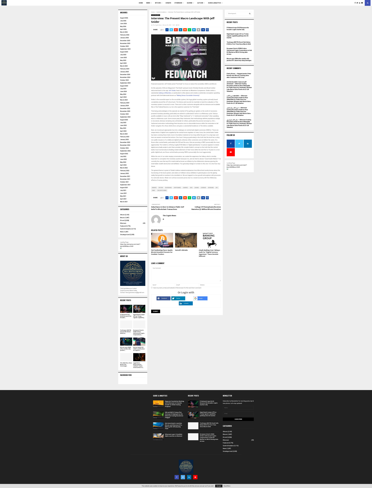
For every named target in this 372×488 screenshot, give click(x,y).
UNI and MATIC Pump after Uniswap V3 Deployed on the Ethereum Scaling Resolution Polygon (174, 415)
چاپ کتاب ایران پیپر (232, 120)
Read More (227, 486)
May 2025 (123, 60)
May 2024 (123, 94)
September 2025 (125, 49)
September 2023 (125, 117)
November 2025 (125, 43)
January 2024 (124, 105)
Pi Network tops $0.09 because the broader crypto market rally (208, 403)
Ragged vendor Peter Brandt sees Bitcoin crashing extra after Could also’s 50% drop (239, 75)
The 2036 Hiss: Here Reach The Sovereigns (126, 364)
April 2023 (123, 131)
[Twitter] (357, 3)
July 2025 (123, 54)
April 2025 (123, 63)
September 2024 (125, 83)
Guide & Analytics (214, 3)
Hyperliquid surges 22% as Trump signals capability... (139, 316)
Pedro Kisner (231, 73)
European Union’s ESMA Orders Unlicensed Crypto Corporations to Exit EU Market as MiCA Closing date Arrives (209, 437)
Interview (210, 187)
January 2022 (124, 173)
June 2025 (123, 57)
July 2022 (123, 156)
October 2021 (124, 182)
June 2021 (123, 193)
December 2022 (125, 142)
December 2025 (125, 40)
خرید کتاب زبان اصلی (233, 108)
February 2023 (124, 136)
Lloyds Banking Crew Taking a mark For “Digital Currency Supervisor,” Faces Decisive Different (209, 253)
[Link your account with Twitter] (178, 300)
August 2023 (124, 120)
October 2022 (124, 148)
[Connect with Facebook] (163, 300)
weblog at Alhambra (164, 93)
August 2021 (124, 187)
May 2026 (123, 26)
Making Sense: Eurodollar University (188, 95)
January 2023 (124, 139)
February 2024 (124, 103)
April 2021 (123, 199)
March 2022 (124, 168)
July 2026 (123, 21)
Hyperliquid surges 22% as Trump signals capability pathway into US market (237, 35)
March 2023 (124, 134)
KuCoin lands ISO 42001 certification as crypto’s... (139, 348)
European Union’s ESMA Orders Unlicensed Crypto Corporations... (138, 332)
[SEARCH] (250, 14)
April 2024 (123, 97)
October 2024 (124, 80)
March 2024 (124, 100)
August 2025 (124, 52)
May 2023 (123, 128)
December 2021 (125, 176)
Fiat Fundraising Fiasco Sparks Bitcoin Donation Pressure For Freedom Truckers (162, 252)
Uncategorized (125, 234)
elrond (197, 187)
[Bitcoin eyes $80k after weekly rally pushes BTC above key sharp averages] (126, 342)
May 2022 (123, 162)
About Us (124, 256)
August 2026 (124, 18)
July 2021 (123, 190)
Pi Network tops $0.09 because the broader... (125, 316)
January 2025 (124, 71)
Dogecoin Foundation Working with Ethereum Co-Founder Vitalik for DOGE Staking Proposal (174, 404)
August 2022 (124, 153)
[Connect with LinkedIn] (186, 305)
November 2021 (125, 179)
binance (154, 187)
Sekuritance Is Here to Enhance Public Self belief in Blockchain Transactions (167, 208)
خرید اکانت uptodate (233, 95)
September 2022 (125, 151)
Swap (153, 190)
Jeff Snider (172, 90)
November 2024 (125, 77)
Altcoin (200, 3)
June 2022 (123, 159)
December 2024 (125, 74)
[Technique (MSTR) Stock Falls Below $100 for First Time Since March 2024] (126, 324)
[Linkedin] (360, 3)
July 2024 (123, 88)
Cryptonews (177, 187)
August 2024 (124, 86)
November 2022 (125, 145)
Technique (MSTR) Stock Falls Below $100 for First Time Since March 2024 (209, 425)
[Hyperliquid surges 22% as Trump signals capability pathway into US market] (139, 309)
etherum (203, 187)
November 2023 (125, 111)
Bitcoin (158, 3)
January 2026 (124, 37)
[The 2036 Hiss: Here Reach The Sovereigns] (126, 357)
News (148, 3)
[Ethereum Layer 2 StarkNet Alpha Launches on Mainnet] (158, 436)
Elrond (189, 3)
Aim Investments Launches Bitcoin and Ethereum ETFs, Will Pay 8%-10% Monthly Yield (173, 426)
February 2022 (124, 170)
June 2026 (123, 23)
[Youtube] (362, 3)
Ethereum (178, 3)
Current (185, 187)
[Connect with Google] (201, 300)
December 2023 (125, 108)
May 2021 (123, 196)
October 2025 (124, 46)
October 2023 (124, 114)
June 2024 (123, 91)
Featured (123, 226)
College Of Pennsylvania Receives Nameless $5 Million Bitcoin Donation (206, 208)
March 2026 (124, 32)
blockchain (168, 187)
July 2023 (123, 122)
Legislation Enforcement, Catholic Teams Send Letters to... (138, 365)
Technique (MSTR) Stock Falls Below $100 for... (125, 331)
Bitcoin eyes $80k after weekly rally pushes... (125, 348)
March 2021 (124, 201)
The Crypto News (157, 25)
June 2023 (123, 125)
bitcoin (161, 187)
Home (141, 3)
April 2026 (123, 29)
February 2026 (124, 35)
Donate (168, 3)
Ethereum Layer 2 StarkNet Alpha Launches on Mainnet (173, 435)
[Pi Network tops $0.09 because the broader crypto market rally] (126, 309)
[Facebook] (355, 3)
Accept (219, 486)
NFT (217, 187)
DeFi (191, 187)
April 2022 (123, 165)
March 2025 (124, 66)
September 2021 (125, 185)
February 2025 (124, 69)
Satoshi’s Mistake (181, 250)
